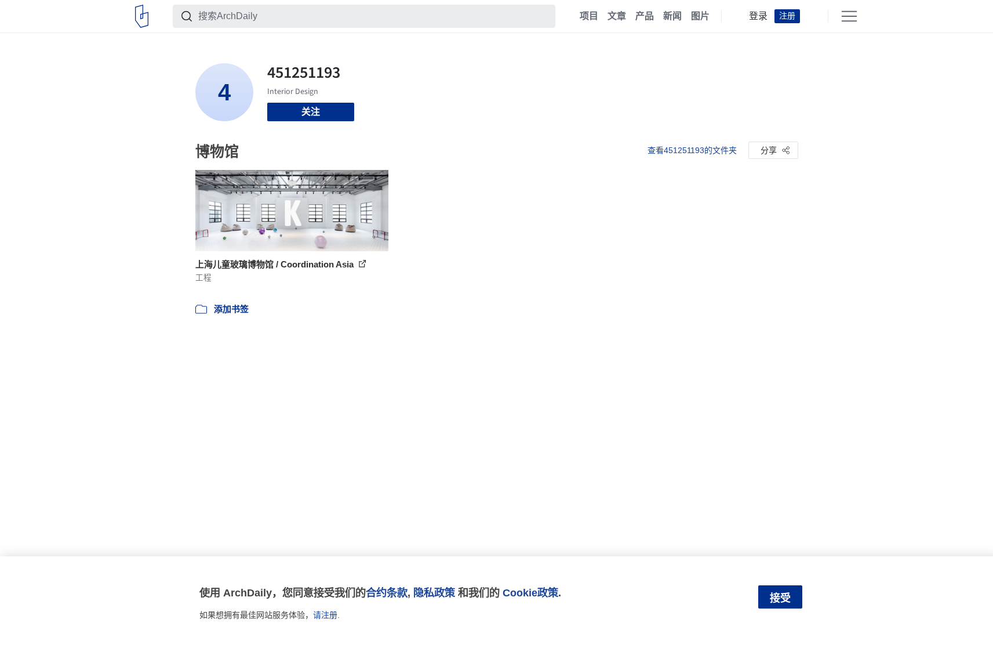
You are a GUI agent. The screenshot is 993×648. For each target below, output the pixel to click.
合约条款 (387, 593)
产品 (644, 16)
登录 (758, 16)
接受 (780, 598)
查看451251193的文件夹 (692, 150)
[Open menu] (849, 16)
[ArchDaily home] (141, 16)
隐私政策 (434, 593)
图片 (700, 16)
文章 (617, 16)
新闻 (672, 16)
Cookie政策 (530, 593)
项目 (589, 16)
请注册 (325, 615)
